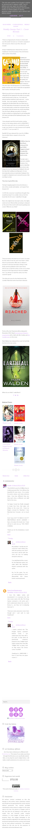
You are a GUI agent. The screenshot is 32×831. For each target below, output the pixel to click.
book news (7, 24)
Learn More (13, 15)
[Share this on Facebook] (14, 395)
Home (16, 475)
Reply (8, 534)
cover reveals (18, 24)
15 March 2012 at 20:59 (18, 485)
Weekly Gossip (7, 423)
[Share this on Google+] (18, 395)
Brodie (9, 485)
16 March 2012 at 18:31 (20, 592)
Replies (11, 538)
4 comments (20, 36)
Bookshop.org (6, 754)
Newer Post (6, 475)
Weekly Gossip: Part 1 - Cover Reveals (16, 30)
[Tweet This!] (16, 395)
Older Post (26, 475)
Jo (12, 542)
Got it (21, 15)
